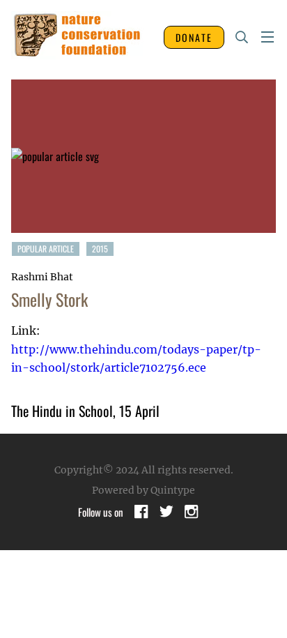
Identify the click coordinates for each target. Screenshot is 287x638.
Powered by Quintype (143, 490)
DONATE (194, 37)
